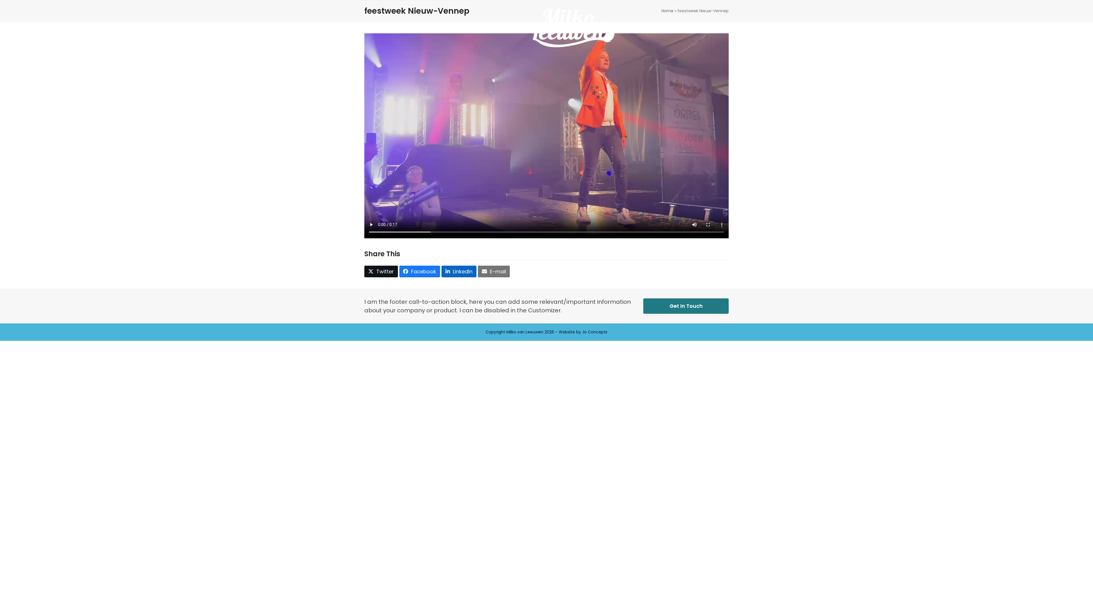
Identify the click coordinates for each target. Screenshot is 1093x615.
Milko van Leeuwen (524, 332)
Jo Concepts (594, 332)
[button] (635, 28)
